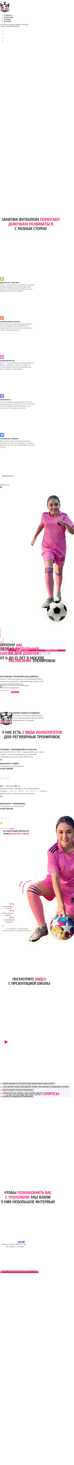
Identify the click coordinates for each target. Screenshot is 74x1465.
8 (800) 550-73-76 (7, 25)
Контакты (8, 21)
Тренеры (7, 19)
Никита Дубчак (21, 1032)
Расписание (8, 17)
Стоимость (8, 15)
